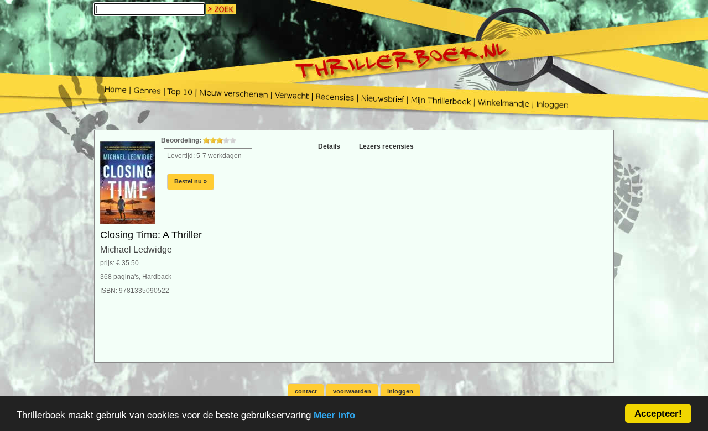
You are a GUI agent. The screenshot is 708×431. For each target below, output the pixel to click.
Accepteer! (658, 413)
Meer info (334, 415)
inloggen (400, 391)
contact (306, 391)
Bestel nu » (190, 181)
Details (329, 146)
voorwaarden (352, 391)
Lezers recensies (386, 146)
